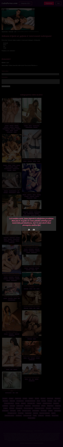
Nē (34, 229)
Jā (29, 229)
